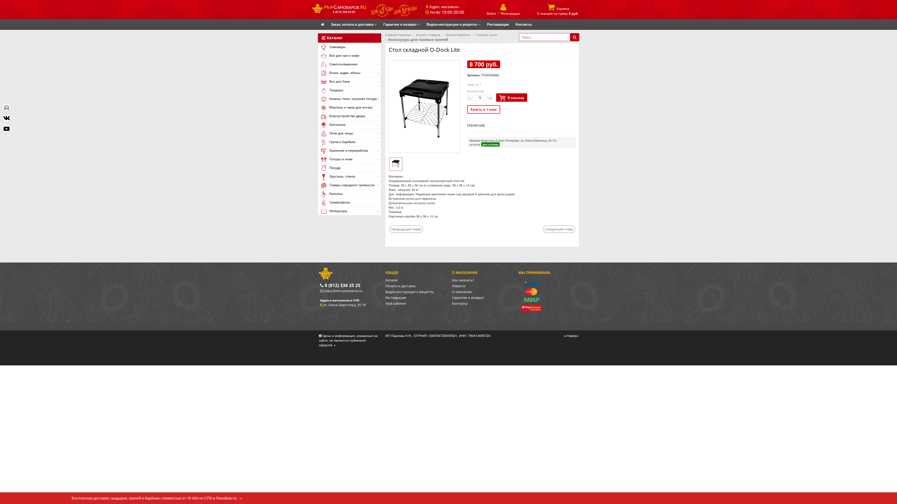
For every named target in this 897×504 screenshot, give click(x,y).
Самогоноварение (342, 64)
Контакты (459, 303)
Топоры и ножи (340, 159)
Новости (458, 286)
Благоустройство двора (346, 115)
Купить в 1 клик (484, 109)
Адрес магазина (442, 6)
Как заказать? (463, 280)
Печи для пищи (340, 133)
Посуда (334, 167)
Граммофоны (339, 202)
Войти (491, 13)
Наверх (572, 335)
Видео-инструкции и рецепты (409, 292)
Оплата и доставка (400, 286)
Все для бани (339, 81)
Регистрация (510, 13)
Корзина (563, 8)
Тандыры (335, 90)
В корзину (516, 97)
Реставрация (395, 297)
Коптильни (336, 124)
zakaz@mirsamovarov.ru (343, 291)
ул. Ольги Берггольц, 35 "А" (345, 305)
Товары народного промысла (351, 184)
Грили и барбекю (342, 141)
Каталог (334, 38)
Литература (337, 210)
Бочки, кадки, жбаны (344, 72)
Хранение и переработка (348, 150)
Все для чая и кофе (344, 55)
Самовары (336, 46)
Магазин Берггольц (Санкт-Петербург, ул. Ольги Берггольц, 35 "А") (513, 140)
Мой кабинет (395, 303)
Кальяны (335, 193)
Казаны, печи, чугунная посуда (352, 98)
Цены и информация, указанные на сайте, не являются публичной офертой (348, 340)
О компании (462, 292)
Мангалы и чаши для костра (350, 107)
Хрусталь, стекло (341, 176)
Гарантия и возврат (468, 297)
